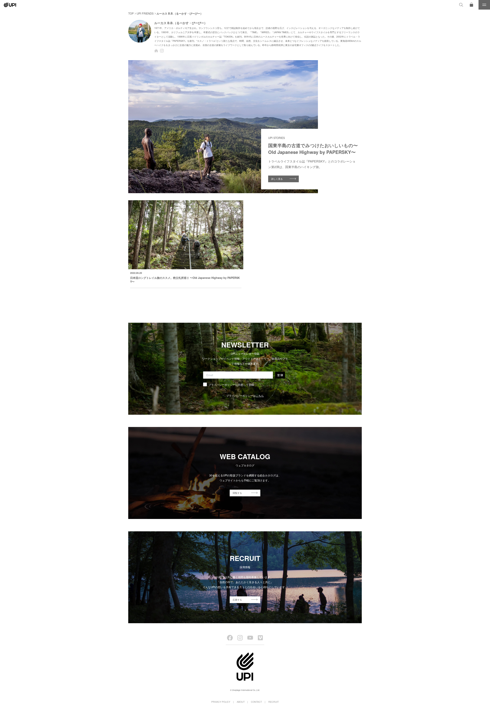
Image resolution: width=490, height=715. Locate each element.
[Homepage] (156, 51)
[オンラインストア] (471, 5)
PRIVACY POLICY (220, 701)
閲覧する (237, 492)
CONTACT (256, 701)
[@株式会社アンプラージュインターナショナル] (260, 638)
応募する (237, 599)
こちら (260, 395)
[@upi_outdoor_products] (240, 638)
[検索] (461, 5)
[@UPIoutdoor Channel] (250, 638)
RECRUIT (273, 701)
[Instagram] (162, 51)
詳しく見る (277, 178)
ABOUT (241, 701)
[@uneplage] (230, 638)
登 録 (280, 375)
